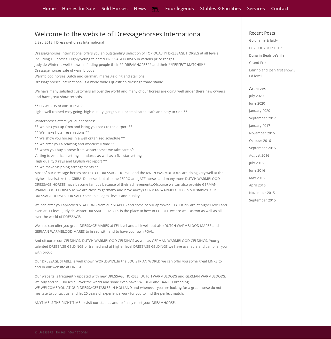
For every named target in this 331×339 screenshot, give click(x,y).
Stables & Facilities (220, 9)
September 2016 (262, 148)
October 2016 (260, 140)
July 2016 (256, 163)
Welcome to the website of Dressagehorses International (118, 34)
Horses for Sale (78, 9)
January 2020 (259, 110)
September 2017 (262, 118)
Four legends (179, 9)
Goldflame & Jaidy (263, 40)
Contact (280, 9)
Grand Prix (257, 62)
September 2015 (262, 200)
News (140, 9)
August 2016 (259, 155)
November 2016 (262, 133)
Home (49, 9)
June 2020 (257, 103)
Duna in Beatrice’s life (266, 55)
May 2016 (257, 178)
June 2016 (257, 170)
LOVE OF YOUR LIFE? (265, 48)
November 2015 (262, 192)
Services (256, 9)
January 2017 (259, 125)
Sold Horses (114, 9)
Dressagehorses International (80, 42)
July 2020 (256, 95)
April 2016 (257, 185)
